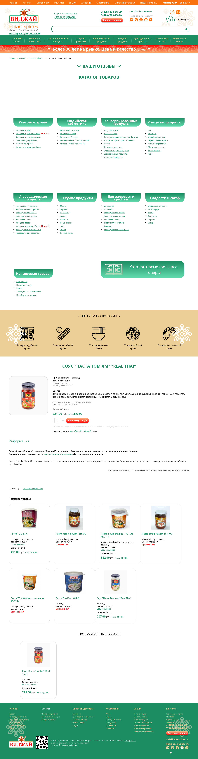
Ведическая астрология (143, 731)
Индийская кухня (141, 720)
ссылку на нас (130, 740)
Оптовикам (43, 2)
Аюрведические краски (114, 212)
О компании (102, 2)
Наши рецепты (15, 723)
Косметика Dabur (68, 133)
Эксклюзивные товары (50, 717)
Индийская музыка (141, 725)
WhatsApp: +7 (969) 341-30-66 (24, 33)
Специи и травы (23, 130)
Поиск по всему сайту (18, 717)
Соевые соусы (66, 233)
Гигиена (107, 226)
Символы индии (140, 717)
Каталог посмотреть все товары (153, 269)
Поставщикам (111, 725)
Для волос (109, 206)
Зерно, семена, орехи (158, 140)
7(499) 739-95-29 (111, 15)
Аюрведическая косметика (72, 143)
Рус (172, 12)
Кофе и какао (154, 150)
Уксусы (63, 216)
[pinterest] (150, 19)
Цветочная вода (24, 285)
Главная (13, 2)
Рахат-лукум (153, 209)
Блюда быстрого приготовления (119, 140)
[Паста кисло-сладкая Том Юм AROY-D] (119, 518)
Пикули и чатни (111, 130)
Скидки (75, 725)
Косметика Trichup (68, 137)
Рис (149, 130)
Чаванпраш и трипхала (26, 206)
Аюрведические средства (27, 233)
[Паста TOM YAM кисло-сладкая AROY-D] (29, 582)
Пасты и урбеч (110, 133)
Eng (178, 12)
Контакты (171, 708)
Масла (63, 206)
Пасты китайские (36, 58)
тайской (86, 431)
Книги (19, 288)
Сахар (150, 222)
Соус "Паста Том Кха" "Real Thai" (114, 598)
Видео (109, 717)
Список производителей (19, 720)
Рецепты (59, 2)
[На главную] (24, 22)
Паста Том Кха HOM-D (67, 598)
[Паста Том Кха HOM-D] (74, 582)
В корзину (73, 420)
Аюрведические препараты (116, 229)
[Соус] (115, 582)
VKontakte (170, 717)
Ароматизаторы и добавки (28, 147)
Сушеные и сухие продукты (116, 150)
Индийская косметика (114, 222)
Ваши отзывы (99, 66)
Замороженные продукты (116, 154)
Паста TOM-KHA (19, 533)
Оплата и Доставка (82, 708)
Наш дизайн (111, 723)
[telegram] (136, 19)
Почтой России (78, 723)
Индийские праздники (143, 728)
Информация (19, 441)
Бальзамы (64, 212)
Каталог (27, 2)
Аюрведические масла (26, 212)
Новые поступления (49, 714)
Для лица (108, 209)
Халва (150, 212)
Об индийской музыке (143, 723)
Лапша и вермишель (157, 143)
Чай (149, 154)
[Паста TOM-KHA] (29, 518)
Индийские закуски (156, 137)
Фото (108, 714)
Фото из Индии (140, 714)
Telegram (170, 723)
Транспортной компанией (82, 717)
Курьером (76, 714)
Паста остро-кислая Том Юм (71, 533)
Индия (72, 2)
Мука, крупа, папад (156, 147)
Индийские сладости (157, 206)
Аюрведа (86, 2)
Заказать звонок (112, 20)
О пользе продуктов (17, 725)
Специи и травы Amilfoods (28, 133)
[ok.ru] (141, 19)
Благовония (21, 281)
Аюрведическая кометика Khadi (74, 140)
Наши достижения (113, 720)
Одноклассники (172, 720)
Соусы (107, 143)
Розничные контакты (174, 714)
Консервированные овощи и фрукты (121, 137)
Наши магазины (148, 2)
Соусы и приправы (24, 143)
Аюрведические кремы (26, 216)
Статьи (11, 728)
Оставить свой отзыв (33, 488)
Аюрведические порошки (27, 209)
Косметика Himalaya (69, 130)
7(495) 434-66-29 (111, 11)
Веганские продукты (113, 157)
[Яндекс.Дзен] (145, 19)
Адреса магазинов (65, 13)
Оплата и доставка (125, 2)
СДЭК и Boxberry (79, 720)
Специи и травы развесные (28, 137)
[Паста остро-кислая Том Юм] (74, 518)
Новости (12, 714)
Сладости (152, 216)
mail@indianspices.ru (141, 11)
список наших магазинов (58, 454)
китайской (75, 431)
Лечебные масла (23, 219)
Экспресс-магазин (65, 16)
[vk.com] (131, 19)
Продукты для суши (113, 147)
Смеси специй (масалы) (26, 140)
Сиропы (63, 209)
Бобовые (152, 133)
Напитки (64, 219)
